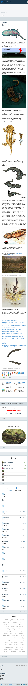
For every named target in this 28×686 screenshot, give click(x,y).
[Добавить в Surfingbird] (19, 373)
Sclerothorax (8, 389)
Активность (2, 671)
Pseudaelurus (4, 525)
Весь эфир (24, 611)
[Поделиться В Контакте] (2, 373)
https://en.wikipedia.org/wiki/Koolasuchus (10, 331)
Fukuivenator (4, 531)
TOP (2, 15)
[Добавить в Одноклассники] (2, 375)
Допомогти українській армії (14, 410)
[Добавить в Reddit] (4, 375)
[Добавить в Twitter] (8, 373)
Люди (1, 669)
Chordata (5, 368)
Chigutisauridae (5, 370)
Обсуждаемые (4, 12)
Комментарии (10, 490)
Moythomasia (4, 566)
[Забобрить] (10, 375)
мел (15, 370)
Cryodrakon (4, 578)
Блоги (1, 668)
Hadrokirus (4, 596)
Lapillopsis (20, 389)
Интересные (3, 5)
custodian (6, 25)
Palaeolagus (4, 513)
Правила (2, 676)
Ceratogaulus (4, 590)
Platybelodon (4, 560)
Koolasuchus (10, 254)
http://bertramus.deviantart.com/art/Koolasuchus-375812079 (13, 336)
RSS (4, 447)
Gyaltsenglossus (5, 537)
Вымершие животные (13, 25)
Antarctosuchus (21, 382)
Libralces (3, 507)
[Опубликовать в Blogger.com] (17, 373)
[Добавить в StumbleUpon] (6, 375)
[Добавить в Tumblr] (10, 373)
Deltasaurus (8, 382)
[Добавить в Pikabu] (14, 373)
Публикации (18, 490)
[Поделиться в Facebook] (4, 373)
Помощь (2, 679)
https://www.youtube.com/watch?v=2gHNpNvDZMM (12, 329)
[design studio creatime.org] (24, 684)
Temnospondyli (10, 368)
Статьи (1, 666)
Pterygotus (4, 608)
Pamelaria (4, 543)
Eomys (3, 602)
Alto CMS (10, 684)
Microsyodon (4, 501)
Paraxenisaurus (5, 519)
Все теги (5, 656)
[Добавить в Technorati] (8, 375)
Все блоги (5, 483)
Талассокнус (4, 584)
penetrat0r (6, 494)
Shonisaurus (4, 572)
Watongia (3, 496)
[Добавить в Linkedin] (23, 373)
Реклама (2, 678)
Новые (2, 9)
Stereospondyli (17, 368)
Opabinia (3, 555)
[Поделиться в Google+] (6, 373)
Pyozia (3, 549)
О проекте (2, 675)
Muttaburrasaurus (18, 253)
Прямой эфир (14, 488)
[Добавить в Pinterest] (12, 373)
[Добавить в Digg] (21, 373)
